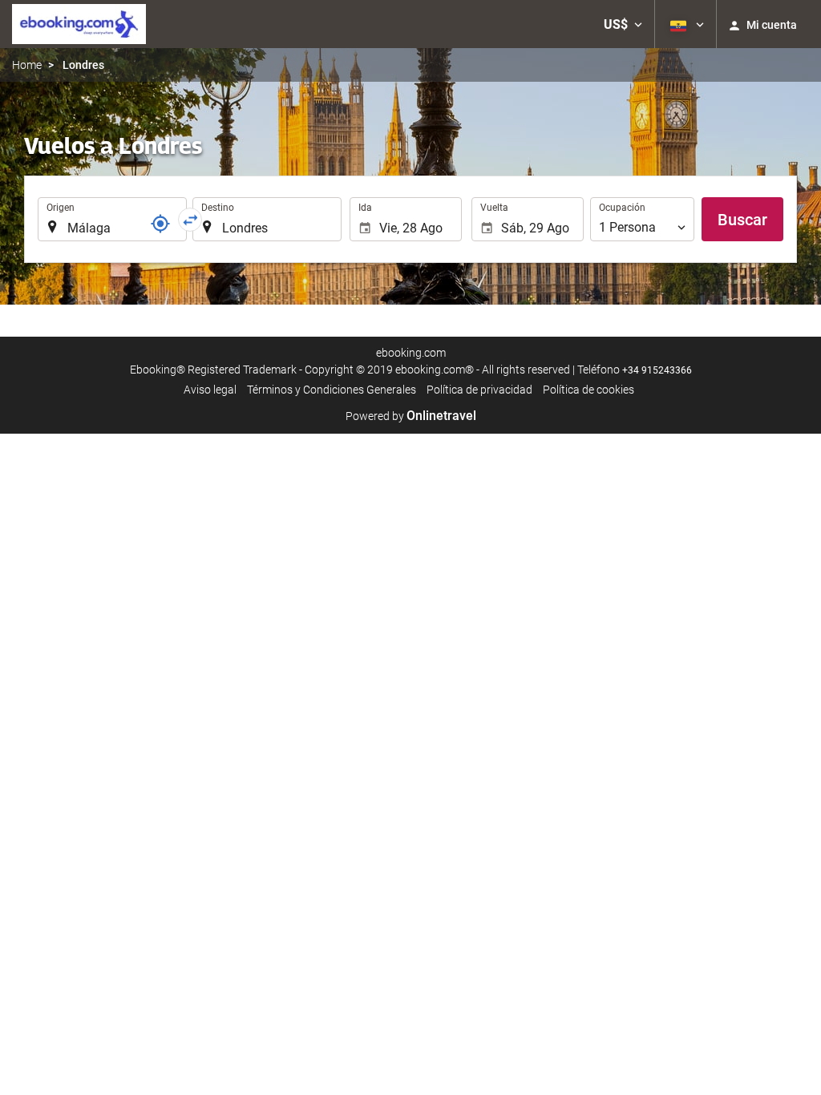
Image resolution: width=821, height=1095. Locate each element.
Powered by (411, 416)
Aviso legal (210, 389)
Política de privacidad (479, 389)
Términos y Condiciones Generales (331, 389)
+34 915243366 (657, 370)
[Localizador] (160, 223)
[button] (623, 24)
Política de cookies (588, 389)
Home (27, 65)
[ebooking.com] (79, 24)
